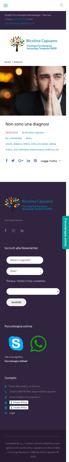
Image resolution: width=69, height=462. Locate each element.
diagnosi (17, 144)
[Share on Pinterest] (35, 161)
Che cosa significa (16, 359)
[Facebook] (6, 230)
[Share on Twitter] (13, 161)
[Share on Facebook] (7, 161)
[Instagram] (13, 230)
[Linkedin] (22, 230)
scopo (9, 150)
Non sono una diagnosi (27, 124)
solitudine (24, 150)
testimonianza (37, 150)
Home (8, 62)
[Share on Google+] (20, 161)
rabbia (52, 144)
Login (12, 413)
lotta (33, 144)
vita (57, 150)
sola (15, 150)
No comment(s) (14, 138)
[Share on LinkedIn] (28, 161)
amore (9, 144)
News (29, 138)
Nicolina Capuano (34, 133)
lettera (27, 144)
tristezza (49, 150)
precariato (42, 144)
